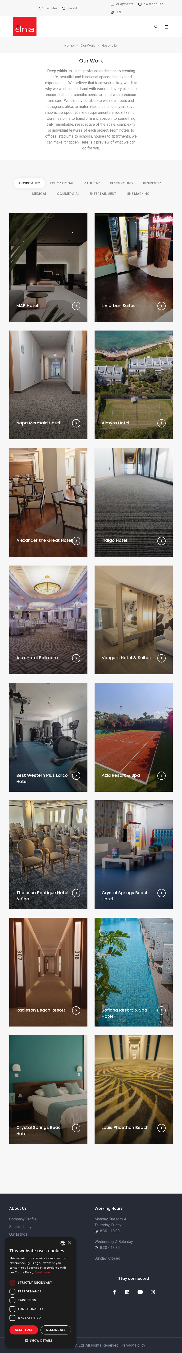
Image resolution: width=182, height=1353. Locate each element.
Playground (121, 183)
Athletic (92, 183)
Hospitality (110, 45)
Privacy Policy (133, 1345)
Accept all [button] (24, 1330)
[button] (40, 1340)
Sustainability (20, 1226)
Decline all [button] (55, 1330)
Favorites (50, 8)
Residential (153, 183)
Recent (72, 8)
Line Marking (138, 193)
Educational (62, 183)
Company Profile (23, 1219)
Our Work (88, 45)
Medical (39, 193)
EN (118, 12)
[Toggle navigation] (166, 27)
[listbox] (62, 1243)
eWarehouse (153, 4)
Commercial (68, 193)
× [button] (69, 1243)
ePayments (124, 4)
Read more (42, 1272)
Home (69, 45)
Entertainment (103, 193)
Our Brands (18, 1234)
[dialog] (40, 1292)
